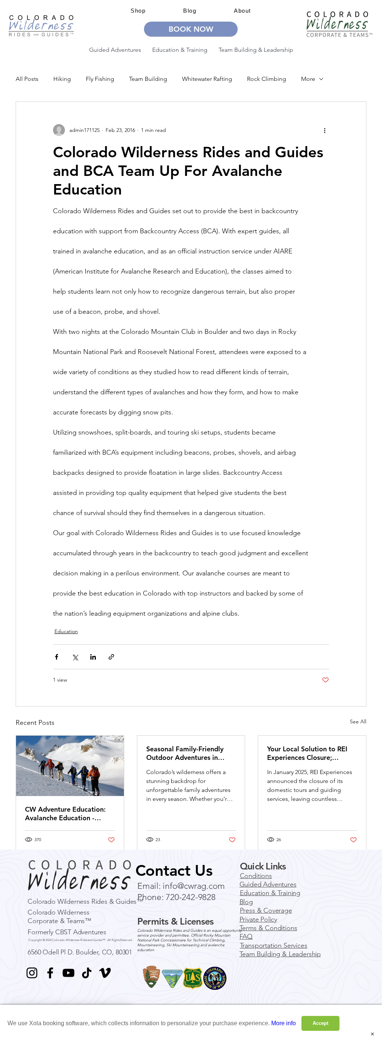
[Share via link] (111, 656)
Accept (320, 1023)
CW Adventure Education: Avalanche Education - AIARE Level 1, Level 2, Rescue (65, 813)
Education (66, 631)
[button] (242, 10)
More (308, 78)
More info (283, 1023)
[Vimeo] (105, 973)
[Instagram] (32, 973)
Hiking (62, 78)
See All (358, 721)
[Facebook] (50, 973)
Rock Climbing (266, 78)
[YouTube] (68, 973)
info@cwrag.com (194, 886)
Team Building (148, 78)
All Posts (27, 78)
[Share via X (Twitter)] (74, 656)
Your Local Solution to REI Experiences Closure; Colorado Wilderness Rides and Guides (309, 753)
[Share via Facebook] (56, 656)
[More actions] (324, 130)
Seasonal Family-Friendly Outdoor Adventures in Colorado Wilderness (184, 753)
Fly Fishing (100, 78)
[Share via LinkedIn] (93, 656)
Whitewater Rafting (207, 78)
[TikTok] (86, 973)
